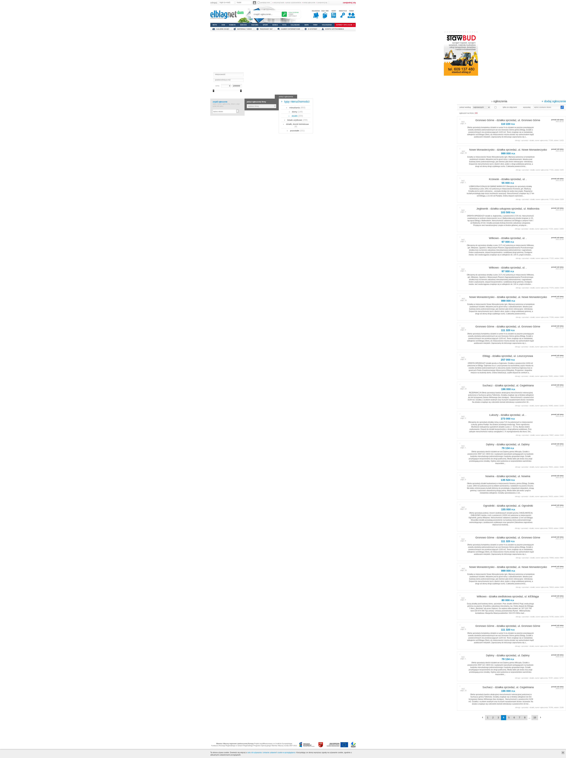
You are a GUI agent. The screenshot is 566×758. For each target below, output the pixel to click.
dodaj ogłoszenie (308, 2)
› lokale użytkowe (296, 120)
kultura (254, 25)
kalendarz (295, 25)
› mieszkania (295, 107)
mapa (307, 25)
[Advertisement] (283, 52)
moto (215, 25)
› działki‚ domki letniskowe (296, 125)
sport (265, 25)
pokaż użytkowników (293, 2)
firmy (315, 25)
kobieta (232, 25)
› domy (296, 112)
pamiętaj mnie (265, 2)
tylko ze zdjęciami (510, 107)
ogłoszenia (327, 25)
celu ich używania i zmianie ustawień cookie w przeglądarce (271, 753)
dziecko (243, 25)
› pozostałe (296, 130)
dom (223, 25)
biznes (275, 25)
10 (534, 717)
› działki (296, 116)
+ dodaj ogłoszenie (554, 101)
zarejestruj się (321, 2)
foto (284, 25)
